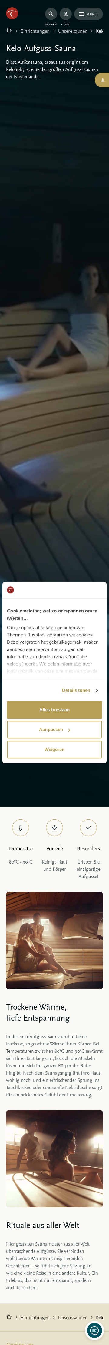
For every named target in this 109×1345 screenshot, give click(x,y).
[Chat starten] (94, 1330)
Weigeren (55, 749)
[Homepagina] (9, 31)
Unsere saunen (73, 31)
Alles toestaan (54, 709)
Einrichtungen (35, 31)
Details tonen (76, 690)
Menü (92, 14)
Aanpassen (51, 729)
